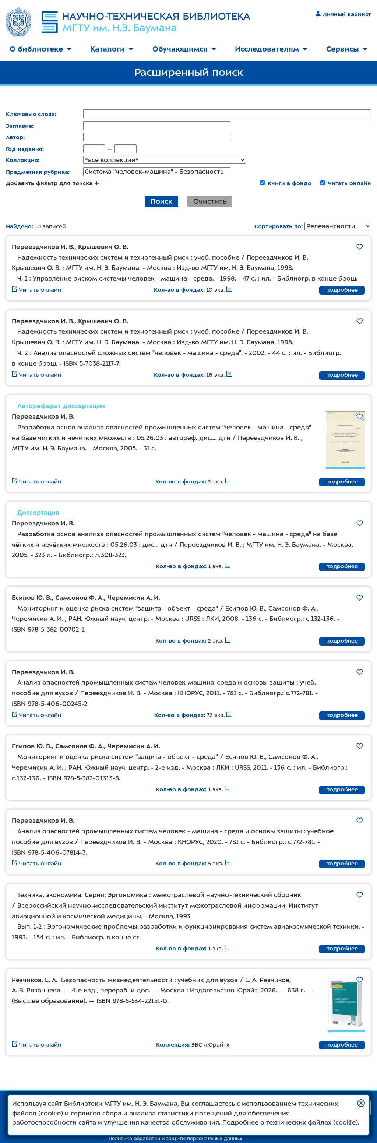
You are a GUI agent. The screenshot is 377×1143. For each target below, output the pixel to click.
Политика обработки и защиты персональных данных (175, 1138)
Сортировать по (277, 226)
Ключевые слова (30, 114)
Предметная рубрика (37, 172)
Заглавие (19, 126)
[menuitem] (40, 49)
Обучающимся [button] (180, 49)
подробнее (342, 290)
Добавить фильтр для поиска (49, 183)
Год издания (24, 149)
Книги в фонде (289, 183)
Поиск (161, 201)
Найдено (19, 226)
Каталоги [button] (107, 49)
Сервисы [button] (342, 49)
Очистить (209, 201)
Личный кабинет (347, 14)
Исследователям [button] (267, 49)
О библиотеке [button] (36, 49)
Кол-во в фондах (178, 290)
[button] (361, 1103)
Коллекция (22, 160)
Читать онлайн (349, 183)
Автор (14, 137)
